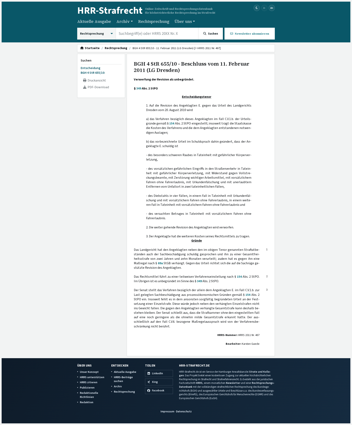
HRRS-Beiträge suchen (123, 379)
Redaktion (86, 402)
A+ (271, 8)
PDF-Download (97, 87)
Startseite (92, 48)
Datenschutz (184, 411)
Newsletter (233, 383)
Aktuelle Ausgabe (94, 21)
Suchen (86, 60)
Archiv (118, 386)
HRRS (199, 383)
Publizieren (87, 387)
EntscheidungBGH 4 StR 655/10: (93, 70)
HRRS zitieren (88, 382)
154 (171, 123)
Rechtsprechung (153, 21)
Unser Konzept (89, 372)
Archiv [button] (123, 21)
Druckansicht (96, 80)
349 (138, 88)
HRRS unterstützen (92, 377)
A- (264, 8)
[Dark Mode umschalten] (257, 8)
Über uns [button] (183, 21)
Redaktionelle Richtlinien (89, 395)
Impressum (167, 411)
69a (160, 263)
